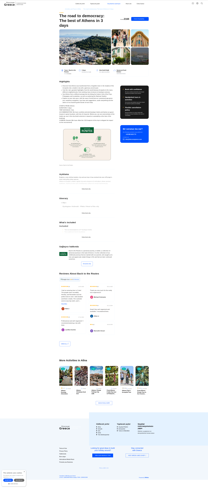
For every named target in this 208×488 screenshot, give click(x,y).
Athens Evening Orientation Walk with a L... (65, 393)
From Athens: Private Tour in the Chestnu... (141, 392)
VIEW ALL (64, 344)
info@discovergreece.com (133, 139)
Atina (99, 427)
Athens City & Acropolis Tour (126, 391)
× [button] (24, 471)
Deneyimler (122, 429)
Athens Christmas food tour (81, 392)
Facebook (96, 471)
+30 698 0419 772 (131, 134)
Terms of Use (63, 448)
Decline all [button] (19, 480)
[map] (193, 3)
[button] (13, 484)
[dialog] (14, 478)
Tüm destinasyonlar (103, 434)
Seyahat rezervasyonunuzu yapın (145, 426)
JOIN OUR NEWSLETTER (103, 455)
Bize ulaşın (62, 456)
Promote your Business (66, 462)
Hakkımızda (62, 454)
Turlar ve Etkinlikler (124, 431)
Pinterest (108, 471)
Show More (64, 304)
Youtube (105, 471)
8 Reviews (76, 279)
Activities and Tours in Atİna (73, 9)
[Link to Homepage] (9, 7)
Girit (99, 431)
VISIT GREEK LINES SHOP (136, 455)
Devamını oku (87, 263)
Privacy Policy (63, 451)
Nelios (147, 477)
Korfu (99, 432)
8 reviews (69, 73)
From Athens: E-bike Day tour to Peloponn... (111, 392)
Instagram (99, 471)
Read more (11, 477)
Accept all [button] (8, 480)
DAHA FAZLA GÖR (104, 403)
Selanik (100, 429)
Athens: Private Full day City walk (96, 392)
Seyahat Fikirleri (123, 427)
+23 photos (140, 56)
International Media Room (66, 459)
